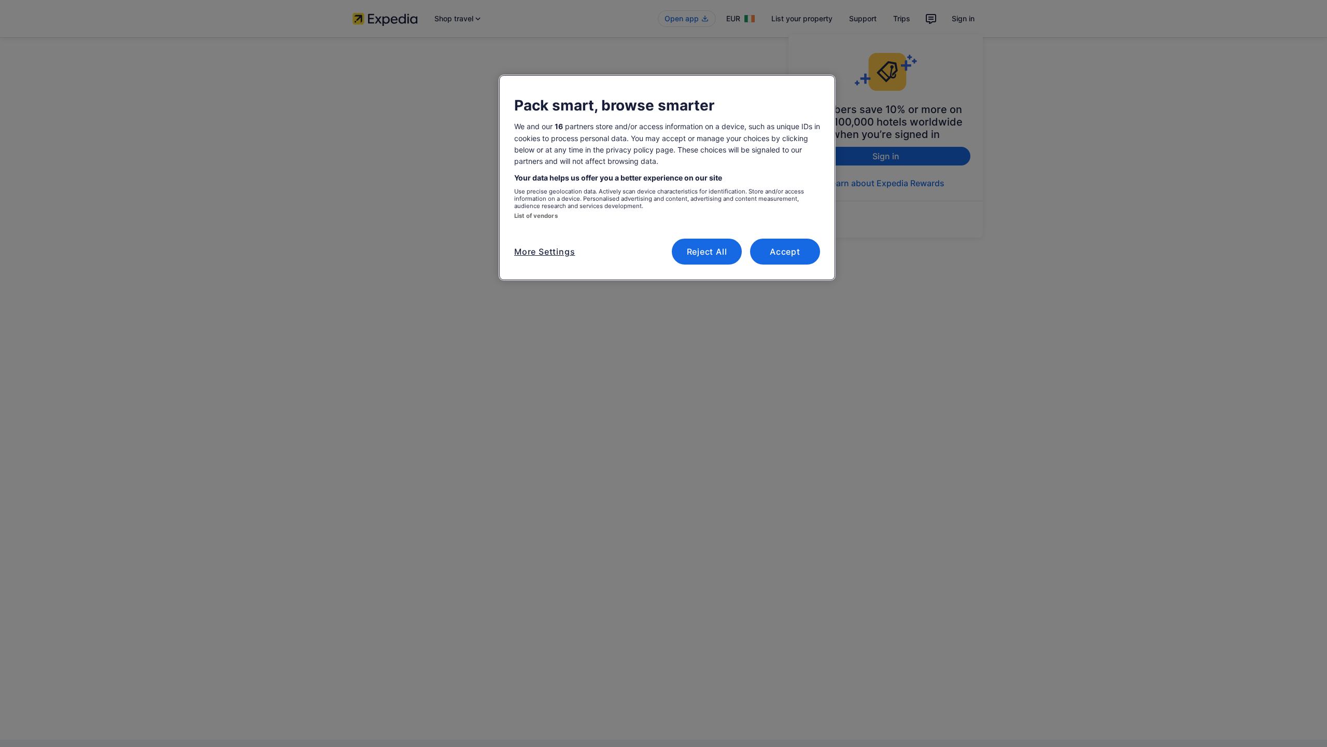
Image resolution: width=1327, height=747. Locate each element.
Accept (785, 251)
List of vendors (536, 215)
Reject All (707, 251)
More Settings (544, 251)
